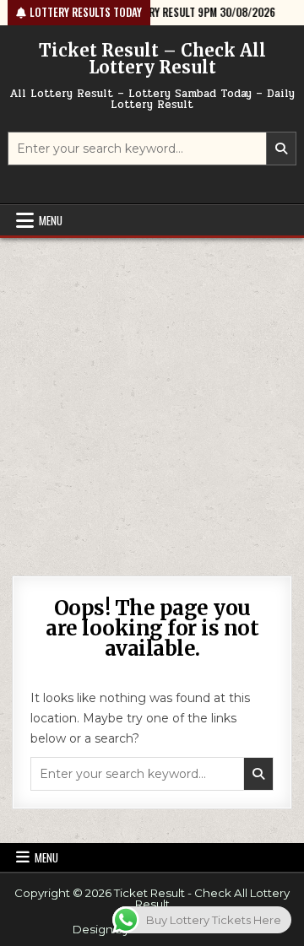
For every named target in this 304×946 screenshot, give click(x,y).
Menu (50, 220)
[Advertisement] (152, 398)
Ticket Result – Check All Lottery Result (152, 59)
